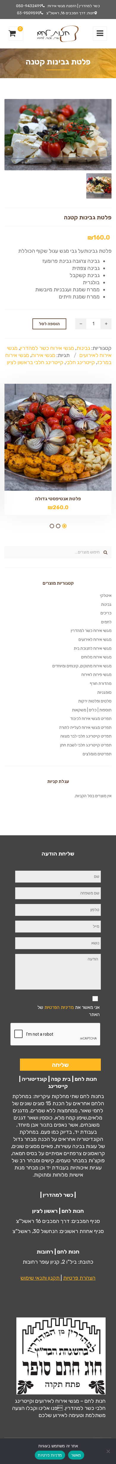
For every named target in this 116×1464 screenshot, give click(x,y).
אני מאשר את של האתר (68, 1010)
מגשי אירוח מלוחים (96, 657)
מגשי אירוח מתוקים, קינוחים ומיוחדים (82, 666)
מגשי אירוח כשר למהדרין (47, 348)
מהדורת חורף (101, 683)
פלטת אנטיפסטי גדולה (58, 498)
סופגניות (104, 692)
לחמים (106, 622)
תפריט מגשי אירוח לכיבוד (91, 718)
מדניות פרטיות (50, 1455)
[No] (109, 1451)
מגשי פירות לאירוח (96, 674)
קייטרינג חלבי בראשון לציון (35, 362)
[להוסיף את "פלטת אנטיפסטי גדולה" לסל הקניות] (48, 430)
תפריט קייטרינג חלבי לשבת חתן (86, 745)
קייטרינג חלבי (80, 362)
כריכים (106, 613)
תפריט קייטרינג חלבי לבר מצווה (86, 736)
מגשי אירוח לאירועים (95, 639)
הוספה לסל (49, 323)
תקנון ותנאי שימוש (41, 1278)
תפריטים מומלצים (97, 754)
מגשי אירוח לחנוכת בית (93, 648)
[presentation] (55, 1034)
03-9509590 (28, 13)
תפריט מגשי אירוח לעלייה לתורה (85, 727)
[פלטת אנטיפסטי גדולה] (68, 430)
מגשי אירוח (43, 355)
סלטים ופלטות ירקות (95, 701)
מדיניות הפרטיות (59, 1007)
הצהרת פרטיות (79, 1278)
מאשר (76, 1455)
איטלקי (106, 595)
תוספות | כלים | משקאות (92, 710)
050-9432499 (29, 6)
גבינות (83, 348)
